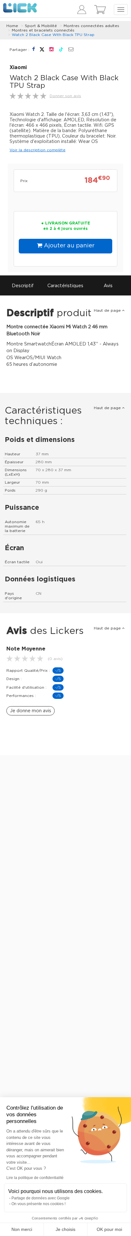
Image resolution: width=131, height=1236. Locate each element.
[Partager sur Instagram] (52, 49)
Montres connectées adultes (91, 26)
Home (12, 26)
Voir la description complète (38, 150)
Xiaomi (18, 67)
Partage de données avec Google (40, 1198)
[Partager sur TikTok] (62, 49)
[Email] (71, 50)
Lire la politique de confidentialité (35, 1178)
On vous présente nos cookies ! (38, 1204)
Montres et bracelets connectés (43, 30)
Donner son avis (65, 96)
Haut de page (108, 310)
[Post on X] (42, 49)
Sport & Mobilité (41, 26)
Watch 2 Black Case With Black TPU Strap (53, 35)
